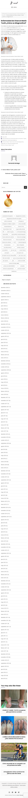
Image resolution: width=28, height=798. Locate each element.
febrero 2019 (4, 354)
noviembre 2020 (5, 290)
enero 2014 (4, 541)
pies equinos (5, 260)
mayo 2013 (3, 565)
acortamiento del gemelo (7, 216)
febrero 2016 (4, 464)
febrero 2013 (4, 574)
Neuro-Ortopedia (20, 245)
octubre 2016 (4, 440)
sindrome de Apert (21, 268)
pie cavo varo (13, 250)
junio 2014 (3, 525)
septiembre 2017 (5, 406)
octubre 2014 (4, 513)
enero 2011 (4, 651)
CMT (3, 231)
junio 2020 (3, 305)
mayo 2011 (3, 638)
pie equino (7, 252)
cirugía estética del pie (20, 229)
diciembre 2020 (4, 287)
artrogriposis (21, 221)
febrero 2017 (4, 428)
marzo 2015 (4, 498)
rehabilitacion (4, 140)
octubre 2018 (4, 367)
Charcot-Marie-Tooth (7, 141)
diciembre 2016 (4, 434)
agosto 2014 (4, 519)
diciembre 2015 (4, 470)
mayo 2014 (3, 528)
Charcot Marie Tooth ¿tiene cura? (11, 169)
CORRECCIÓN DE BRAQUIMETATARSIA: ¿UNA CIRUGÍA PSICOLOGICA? (14, 737)
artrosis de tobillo (22, 223)
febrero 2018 (4, 391)
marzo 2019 (4, 351)
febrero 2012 (4, 611)
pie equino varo (20, 252)
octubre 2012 (4, 586)
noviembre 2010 (5, 657)
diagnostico (21, 141)
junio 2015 (3, 489)
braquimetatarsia (7, 226)
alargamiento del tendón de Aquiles (14, 218)
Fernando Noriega (14, 163)
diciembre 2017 (4, 397)
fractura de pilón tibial (20, 239)
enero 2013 (4, 577)
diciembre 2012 (4, 580)
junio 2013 (3, 562)
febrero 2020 (4, 318)
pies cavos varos (22, 255)
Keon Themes (20, 795)
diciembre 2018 (4, 360)
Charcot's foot (15, 141)
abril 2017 (3, 422)
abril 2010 (3, 678)
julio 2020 (3, 302)
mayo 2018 (3, 382)
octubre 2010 (4, 660)
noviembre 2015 (5, 473)
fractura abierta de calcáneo (8, 237)
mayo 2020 (3, 308)
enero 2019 (4, 357)
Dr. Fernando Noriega (10, 143)
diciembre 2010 (4, 654)
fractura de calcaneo (7, 239)
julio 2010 (3, 669)
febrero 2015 (4, 501)
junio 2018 (3, 379)
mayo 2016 (3, 455)
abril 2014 (3, 531)
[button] (14, 7)
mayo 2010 (3, 675)
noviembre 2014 (5, 510)
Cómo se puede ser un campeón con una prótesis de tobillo (14, 764)
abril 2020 (3, 312)
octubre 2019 (4, 330)
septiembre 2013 (5, 553)
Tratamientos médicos (12, 140)
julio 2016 (3, 449)
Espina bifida (5, 234)
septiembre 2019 (5, 333)
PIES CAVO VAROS (6, 258)
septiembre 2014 (5, 516)
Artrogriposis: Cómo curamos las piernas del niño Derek (14, 772)
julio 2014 (3, 522)
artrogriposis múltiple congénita (8, 223)
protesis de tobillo (21, 260)
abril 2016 (3, 458)
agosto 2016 (4, 446)
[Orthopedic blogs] (8, 195)
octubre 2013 (4, 550)
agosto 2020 (4, 299)
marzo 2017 (4, 425)
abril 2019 (3, 348)
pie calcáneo (5, 250)
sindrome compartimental (8, 268)
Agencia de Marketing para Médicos (10, 785)
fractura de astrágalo (21, 237)
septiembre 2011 (5, 626)
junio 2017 (3, 415)
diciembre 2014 (4, 507)
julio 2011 (3, 632)
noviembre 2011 (5, 620)
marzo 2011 (4, 645)
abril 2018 (3, 385)
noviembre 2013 (5, 547)
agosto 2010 (4, 666)
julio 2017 (3, 412)
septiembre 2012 (5, 590)
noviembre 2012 (5, 583)
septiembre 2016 (5, 443)
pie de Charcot (23, 250)
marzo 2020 (4, 315)
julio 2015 (3, 486)
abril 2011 (3, 641)
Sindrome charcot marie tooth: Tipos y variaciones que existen (15, 174)
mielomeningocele (22, 242)
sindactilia (22, 266)
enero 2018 (4, 394)
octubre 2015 (4, 477)
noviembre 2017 (5, 400)
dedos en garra (10, 231)
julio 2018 (3, 376)
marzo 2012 (4, 608)
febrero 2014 (4, 538)
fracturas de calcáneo (6, 242)
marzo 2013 (4, 571)
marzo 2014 (4, 535)
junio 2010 (3, 672)
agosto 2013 (4, 556)
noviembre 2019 (5, 327)
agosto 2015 (4, 483)
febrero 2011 (4, 648)
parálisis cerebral (20, 247)
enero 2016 (4, 467)
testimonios (14, 271)
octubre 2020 (4, 293)
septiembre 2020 (5, 296)
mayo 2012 (3, 602)
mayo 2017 (3, 418)
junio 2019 (3, 342)
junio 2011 (3, 635)
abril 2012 (3, 605)
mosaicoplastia (7, 245)
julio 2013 (3, 559)
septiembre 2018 (5, 370)
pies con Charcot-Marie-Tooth (7, 145)
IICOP (17, 143)
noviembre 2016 (5, 437)
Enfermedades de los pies (7, 138)
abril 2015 (3, 495)
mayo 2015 (3, 492)
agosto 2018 (4, 373)
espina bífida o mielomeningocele (18, 234)
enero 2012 (4, 614)
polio (13, 260)
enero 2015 (4, 504)
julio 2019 (3, 339)
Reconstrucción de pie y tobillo (19, 138)
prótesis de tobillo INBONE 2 (9, 266)
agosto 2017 (4, 409)
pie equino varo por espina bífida (9, 255)
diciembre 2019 (4, 324)
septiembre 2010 (5, 663)
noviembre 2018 (5, 363)
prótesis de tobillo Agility (14, 263)
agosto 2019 (4, 336)
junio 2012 (3, 599)
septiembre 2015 (5, 480)
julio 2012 (3, 596)
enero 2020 (4, 321)
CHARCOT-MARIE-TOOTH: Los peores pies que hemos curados (14, 711)
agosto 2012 (4, 593)
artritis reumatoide (8, 221)
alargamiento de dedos (21, 216)
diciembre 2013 (4, 544)
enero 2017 (4, 431)
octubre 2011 (4, 623)
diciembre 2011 (4, 617)
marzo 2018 (4, 388)
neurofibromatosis (7, 247)
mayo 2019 (3, 345)
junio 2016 (3, 452)
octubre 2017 (4, 403)
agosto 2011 (4, 629)
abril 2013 (3, 568)
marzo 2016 (4, 461)
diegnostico (3, 143)
